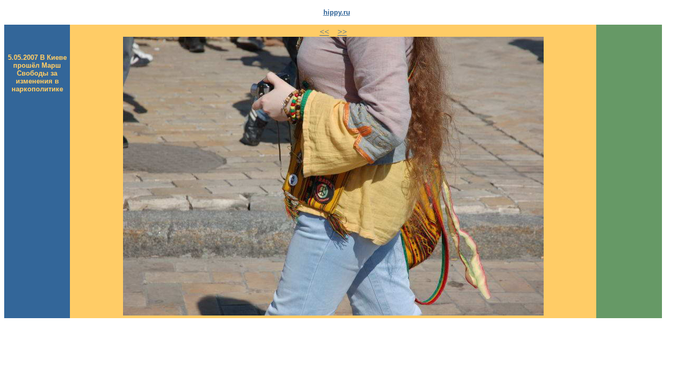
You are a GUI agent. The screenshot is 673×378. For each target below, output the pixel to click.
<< (324, 31)
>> (342, 31)
